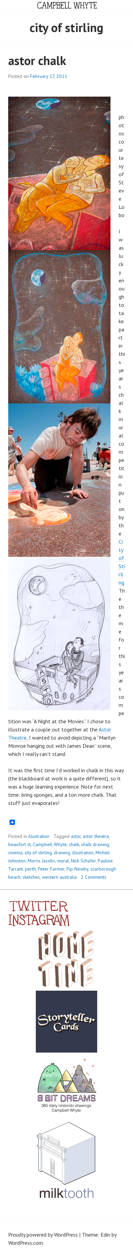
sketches (31, 877)
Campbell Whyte (50, 844)
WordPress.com (25, 1242)
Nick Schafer (83, 861)
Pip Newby (77, 869)
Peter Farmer (51, 869)
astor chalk (37, 60)
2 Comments (93, 877)
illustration (38, 836)
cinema (15, 852)
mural (63, 861)
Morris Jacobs (41, 861)
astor (76, 836)
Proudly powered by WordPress (43, 1234)
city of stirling (38, 852)
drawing (62, 852)
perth (30, 869)
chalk (74, 844)
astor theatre (96, 836)
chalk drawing (95, 844)
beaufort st (19, 844)
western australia (59, 877)
